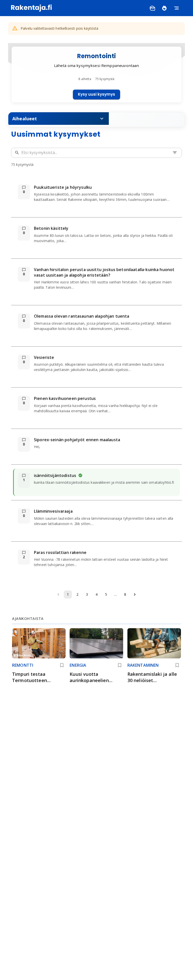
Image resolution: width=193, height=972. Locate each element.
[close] (185, 8)
